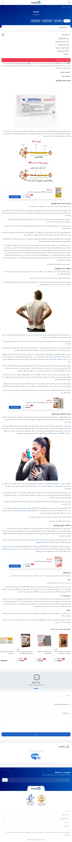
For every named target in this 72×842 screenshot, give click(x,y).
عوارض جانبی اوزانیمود (63, 45)
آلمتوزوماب (38, 542)
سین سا (69, 7)
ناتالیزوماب (51, 542)
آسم (69, 428)
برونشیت (65, 428)
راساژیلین (10, 546)
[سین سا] (36, 788)
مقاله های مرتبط (36, 21)
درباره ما (67, 822)
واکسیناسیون (50, 493)
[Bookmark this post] (3, 34)
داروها (64, 7)
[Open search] (3, 2)
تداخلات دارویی (65, 815)
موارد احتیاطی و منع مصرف (62, 48)
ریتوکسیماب (45, 542)
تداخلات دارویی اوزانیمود (63, 51)
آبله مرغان (58, 486)
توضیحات (67, 21)
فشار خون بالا (57, 433)
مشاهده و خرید (15, 197)
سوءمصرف (66, 54)
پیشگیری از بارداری (22, 511)
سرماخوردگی (60, 359)
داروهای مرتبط (58, 21)
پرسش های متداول (64, 818)
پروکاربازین (15, 546)
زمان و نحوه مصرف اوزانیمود (62, 42)
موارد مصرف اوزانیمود (63, 39)
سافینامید (4, 546)
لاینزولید (35, 546)
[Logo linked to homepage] (36, 2)
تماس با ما (66, 826)
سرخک (53, 486)
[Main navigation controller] (69, 2)
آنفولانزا (54, 359)
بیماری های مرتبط (47, 21)
